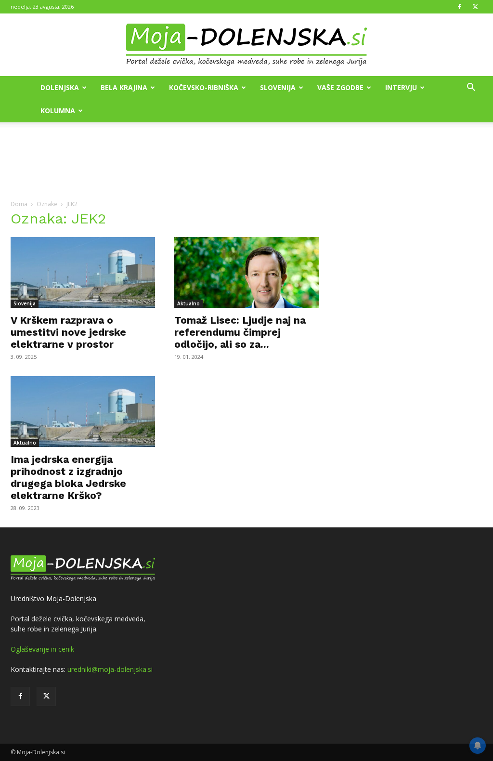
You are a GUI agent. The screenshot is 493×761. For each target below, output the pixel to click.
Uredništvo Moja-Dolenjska (53, 598)
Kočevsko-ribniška (203, 87)
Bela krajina (124, 87)
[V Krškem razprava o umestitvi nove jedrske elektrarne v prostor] (83, 272)
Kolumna (57, 110)
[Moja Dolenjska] (246, 45)
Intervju (401, 87)
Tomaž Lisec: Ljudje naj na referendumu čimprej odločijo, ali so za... (240, 332)
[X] (475, 6)
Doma (19, 204)
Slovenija (278, 87)
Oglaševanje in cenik (42, 649)
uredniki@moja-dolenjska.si (110, 669)
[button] (470, 88)
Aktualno (188, 303)
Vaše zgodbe (340, 87)
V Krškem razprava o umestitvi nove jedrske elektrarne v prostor (68, 332)
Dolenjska (59, 87)
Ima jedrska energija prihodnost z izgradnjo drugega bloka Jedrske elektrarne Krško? (68, 477)
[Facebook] (459, 6)
